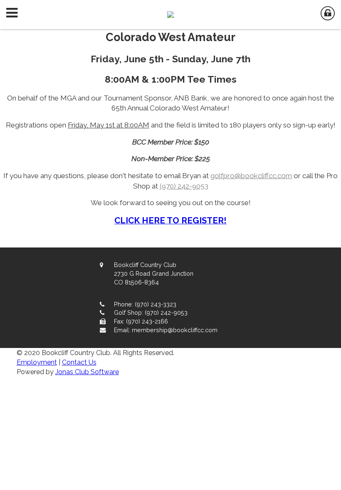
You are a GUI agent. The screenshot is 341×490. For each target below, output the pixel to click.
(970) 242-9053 (184, 186)
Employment (37, 362)
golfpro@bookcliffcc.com (251, 176)
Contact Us (79, 362)
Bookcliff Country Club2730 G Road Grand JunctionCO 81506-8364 (153, 273)
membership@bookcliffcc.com (174, 329)
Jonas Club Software (87, 372)
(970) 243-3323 (155, 304)
